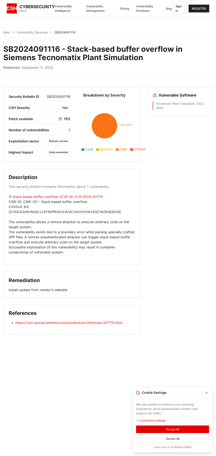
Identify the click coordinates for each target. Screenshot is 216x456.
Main (6, 32)
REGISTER (199, 8)
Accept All (172, 429)
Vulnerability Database (144, 8)
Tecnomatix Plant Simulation (175, 103)
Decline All (173, 438)
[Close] (206, 392)
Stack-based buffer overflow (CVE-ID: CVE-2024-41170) (57, 197)
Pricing (124, 8)
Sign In (179, 8)
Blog (169, 8)
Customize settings (153, 420)
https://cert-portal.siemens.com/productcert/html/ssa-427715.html (68, 323)
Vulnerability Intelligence (63, 8)
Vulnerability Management (95, 8)
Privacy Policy (183, 447)
